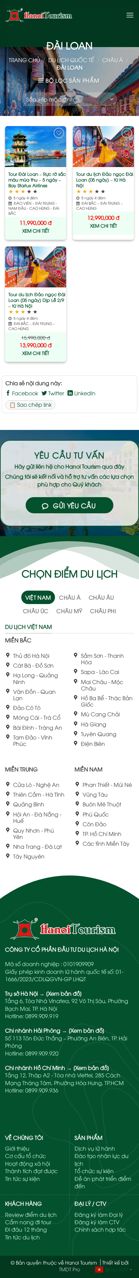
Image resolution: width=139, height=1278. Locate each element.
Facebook (24, 393)
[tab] (38, 597)
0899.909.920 (41, 1053)
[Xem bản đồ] (64, 993)
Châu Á (112, 60)
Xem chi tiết (35, 230)
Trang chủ (24, 60)
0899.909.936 (41, 1090)
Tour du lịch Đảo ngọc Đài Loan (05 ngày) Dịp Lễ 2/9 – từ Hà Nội (36, 300)
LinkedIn (84, 393)
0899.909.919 (41, 1016)
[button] (130, 15)
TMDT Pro (69, 1269)
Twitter (55, 393)
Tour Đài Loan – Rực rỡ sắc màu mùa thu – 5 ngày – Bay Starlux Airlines (37, 179)
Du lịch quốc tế (71, 60)
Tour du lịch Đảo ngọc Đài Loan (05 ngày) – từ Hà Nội (104, 179)
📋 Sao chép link (30, 404)
